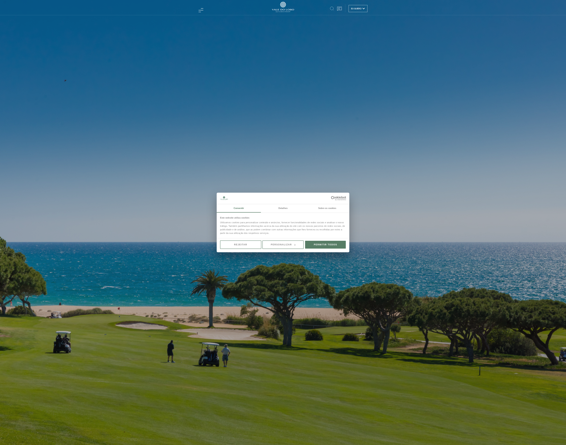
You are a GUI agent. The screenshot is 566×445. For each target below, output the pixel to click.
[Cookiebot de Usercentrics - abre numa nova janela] (333, 198)
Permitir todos (325, 244)
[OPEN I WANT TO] (363, 9)
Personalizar (281, 244)
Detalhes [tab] (283, 208)
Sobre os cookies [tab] (327, 208)
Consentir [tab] (239, 208)
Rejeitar (240, 244)
